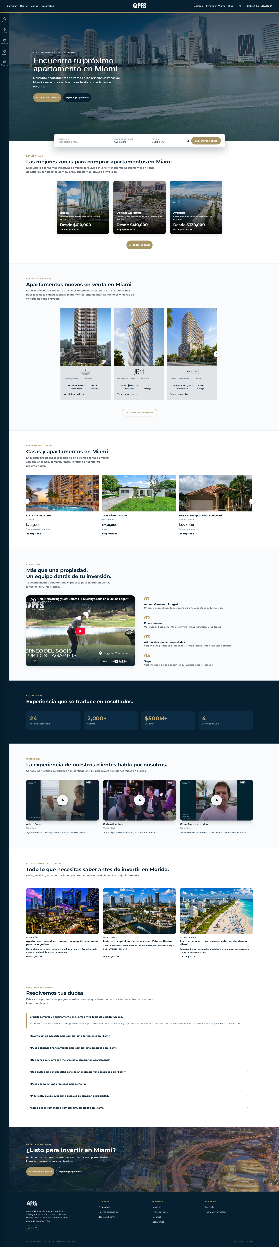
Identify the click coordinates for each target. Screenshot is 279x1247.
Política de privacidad (243, 1241)
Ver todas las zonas (139, 244)
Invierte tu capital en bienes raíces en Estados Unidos (137, 941)
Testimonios (158, 1222)
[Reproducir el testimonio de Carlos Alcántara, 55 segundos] (139, 800)
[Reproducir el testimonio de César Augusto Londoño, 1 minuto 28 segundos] (216, 800)
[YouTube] (36, 1228)
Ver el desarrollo (72, 394)
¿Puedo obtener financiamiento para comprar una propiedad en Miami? (73, 1047)
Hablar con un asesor (259, 6)
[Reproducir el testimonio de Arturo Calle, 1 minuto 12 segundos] (62, 800)
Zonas (34, 6)
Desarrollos (47, 6)
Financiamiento (160, 1212)
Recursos (156, 1217)
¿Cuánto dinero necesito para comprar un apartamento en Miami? (70, 1036)
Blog (230, 6)
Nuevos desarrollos (108, 1212)
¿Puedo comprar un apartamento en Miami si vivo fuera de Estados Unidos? (76, 1016)
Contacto (209, 1207)
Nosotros (198, 6)
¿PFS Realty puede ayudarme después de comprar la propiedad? (69, 1096)
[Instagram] (29, 1228)
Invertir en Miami (215, 6)
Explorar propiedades (77, 97)
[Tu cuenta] (240, 6)
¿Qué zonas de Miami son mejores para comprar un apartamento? (70, 1060)
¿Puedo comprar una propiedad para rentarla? (58, 1084)
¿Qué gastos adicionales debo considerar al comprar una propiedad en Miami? (78, 1071)
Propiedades (105, 1207)
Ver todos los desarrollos (139, 412)
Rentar (24, 6)
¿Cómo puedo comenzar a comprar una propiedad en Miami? (67, 1107)
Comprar (12, 6)
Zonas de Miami (107, 1217)
